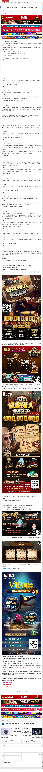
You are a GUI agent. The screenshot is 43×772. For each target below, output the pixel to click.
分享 (26, 691)
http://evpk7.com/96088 (29, 667)
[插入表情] (38, 754)
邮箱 (3, 757)
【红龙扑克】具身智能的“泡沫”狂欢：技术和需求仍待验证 (37, 737)
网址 (3, 760)
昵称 (3, 755)
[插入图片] (40, 754)
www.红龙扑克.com (11, 41)
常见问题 (5, 2)
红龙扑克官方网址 (8, 682)
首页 (2, 2)
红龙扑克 (26, 723)
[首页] (41, 759)
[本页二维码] (41, 768)
